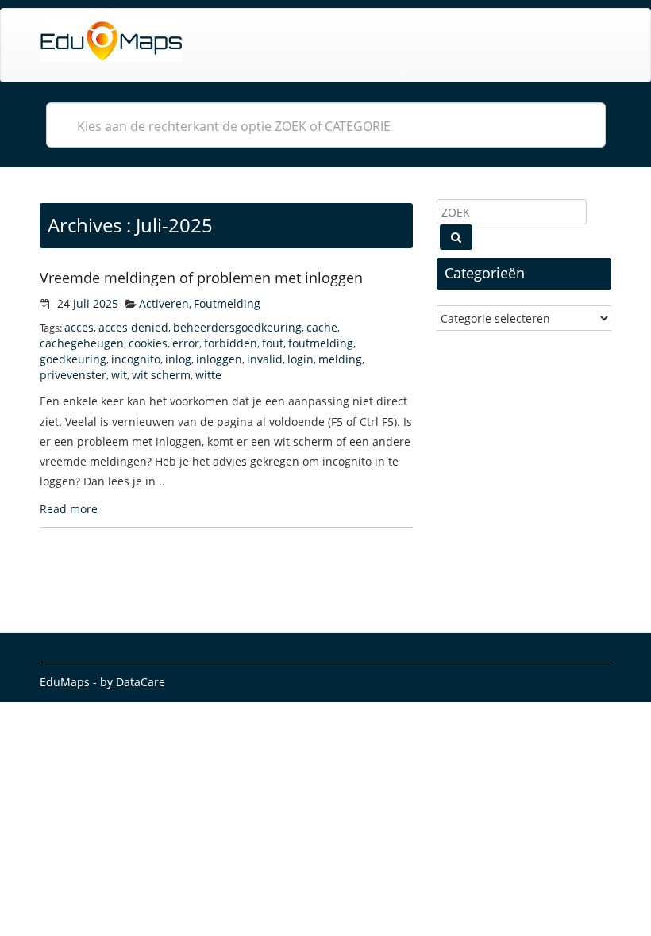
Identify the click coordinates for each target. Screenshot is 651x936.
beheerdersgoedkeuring (237, 327)
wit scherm (161, 374)
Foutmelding (227, 303)
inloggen (219, 358)
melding (340, 358)
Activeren (164, 303)
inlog (178, 358)
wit (119, 374)
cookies (148, 343)
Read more (69, 508)
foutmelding (320, 343)
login (300, 358)
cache (321, 327)
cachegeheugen (82, 343)
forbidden (230, 343)
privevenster (73, 374)
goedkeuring (73, 358)
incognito (135, 358)
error (185, 343)
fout (272, 343)
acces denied (133, 327)
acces (79, 327)
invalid (265, 358)
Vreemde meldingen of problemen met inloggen (201, 277)
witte (208, 374)
